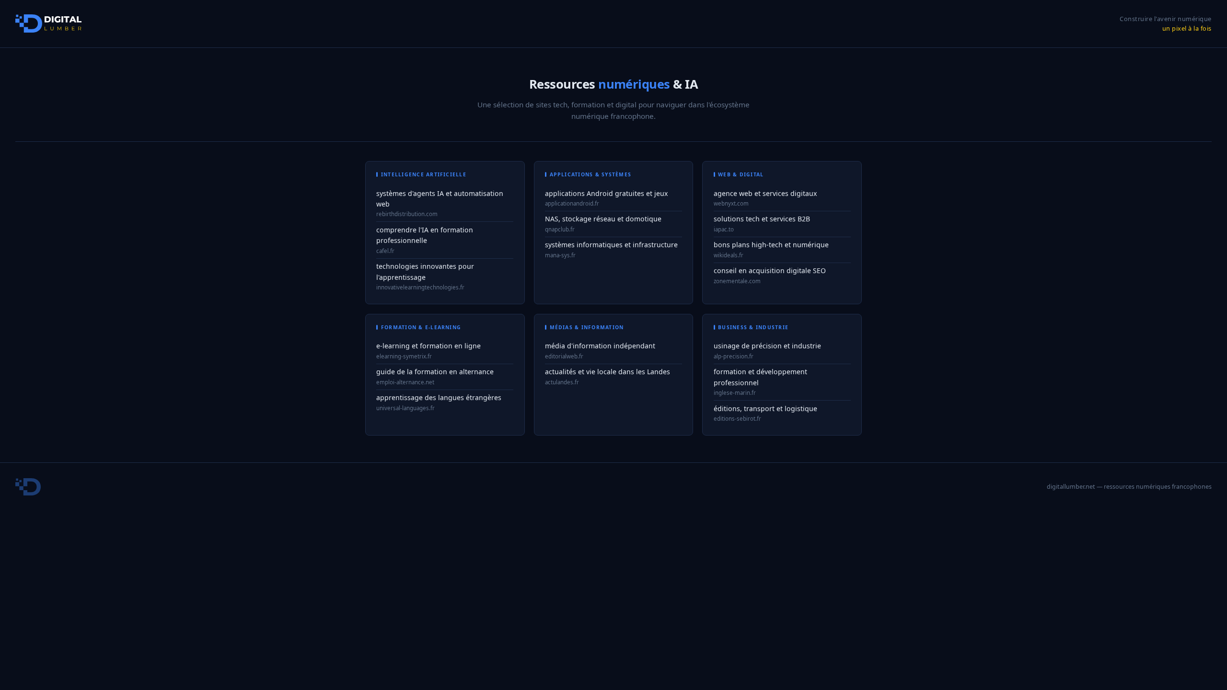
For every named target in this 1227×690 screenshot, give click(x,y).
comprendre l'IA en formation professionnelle (424, 235)
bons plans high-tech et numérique (771, 244)
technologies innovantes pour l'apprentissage (425, 272)
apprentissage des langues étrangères (438, 397)
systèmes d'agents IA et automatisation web (439, 199)
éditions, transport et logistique (765, 408)
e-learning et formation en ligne (428, 345)
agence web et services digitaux (765, 193)
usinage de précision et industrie (767, 345)
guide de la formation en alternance (435, 371)
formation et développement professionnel (760, 377)
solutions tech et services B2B (762, 218)
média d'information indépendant (600, 345)
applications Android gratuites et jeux (606, 193)
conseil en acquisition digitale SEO (770, 270)
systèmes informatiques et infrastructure (611, 244)
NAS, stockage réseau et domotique (603, 218)
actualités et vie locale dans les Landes (607, 371)
